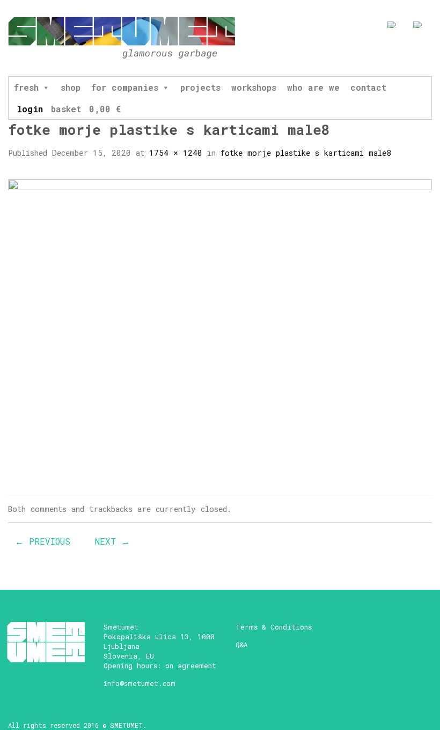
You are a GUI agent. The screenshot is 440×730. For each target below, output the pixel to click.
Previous (42, 541)
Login (30, 108)
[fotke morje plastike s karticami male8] (220, 328)
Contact (368, 87)
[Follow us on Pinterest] (427, 52)
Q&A (241, 644)
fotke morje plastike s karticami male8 (306, 153)
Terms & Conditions (274, 627)
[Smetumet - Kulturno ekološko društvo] (122, 38)
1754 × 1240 (175, 153)
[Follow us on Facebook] (367, 52)
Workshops (253, 87)
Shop (70, 87)
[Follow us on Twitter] (407, 52)
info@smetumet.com (139, 683)
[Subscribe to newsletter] (348, 52)
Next (112, 541)
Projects (200, 87)
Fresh (26, 87)
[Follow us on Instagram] (387, 52)
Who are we (313, 87)
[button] (45, 87)
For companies (124, 87)
